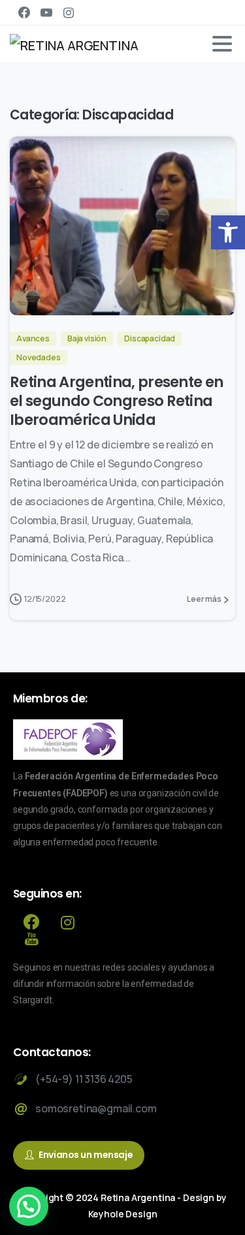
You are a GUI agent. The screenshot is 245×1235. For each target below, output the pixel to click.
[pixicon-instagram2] (68, 923)
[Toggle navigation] (222, 44)
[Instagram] (68, 12)
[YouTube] (46, 12)
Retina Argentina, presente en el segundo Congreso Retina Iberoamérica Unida (116, 400)
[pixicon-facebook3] (31, 923)
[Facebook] (24, 12)
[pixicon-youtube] (31, 939)
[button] (228, 232)
